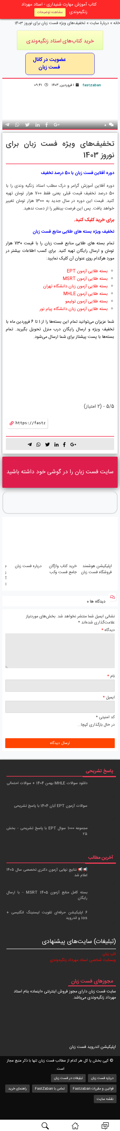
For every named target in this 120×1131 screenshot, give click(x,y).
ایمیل (109, 698)
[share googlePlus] (56, 125)
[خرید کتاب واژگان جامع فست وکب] (60, 541)
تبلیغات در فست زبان (68, 1078)
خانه (116, 23)
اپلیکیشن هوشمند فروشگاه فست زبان (96, 569)
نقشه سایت (105, 1099)
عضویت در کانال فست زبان (49, 64)
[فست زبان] (75, 1126)
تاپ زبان (109, 954)
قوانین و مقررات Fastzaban (93, 1088)
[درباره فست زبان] (25, 541)
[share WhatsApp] (17, 125)
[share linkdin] (38, 125)
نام (111, 676)
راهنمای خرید (17, 1088)
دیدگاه (108, 630)
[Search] (45, 1126)
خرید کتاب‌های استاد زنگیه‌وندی (60, 41)
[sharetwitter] (47, 444)
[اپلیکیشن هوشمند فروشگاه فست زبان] (95, 541)
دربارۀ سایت (99, 23)
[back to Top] (112, 1106)
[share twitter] (27, 125)
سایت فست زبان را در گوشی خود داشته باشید (60, 472)
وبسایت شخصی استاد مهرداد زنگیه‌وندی (83, 960)
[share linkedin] (56, 444)
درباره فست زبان (28, 566)
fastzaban (91, 85)
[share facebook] (46, 125)
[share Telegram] (7, 125)
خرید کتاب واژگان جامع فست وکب (63, 569)
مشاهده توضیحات (50, 12)
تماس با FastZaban (50, 1088)
